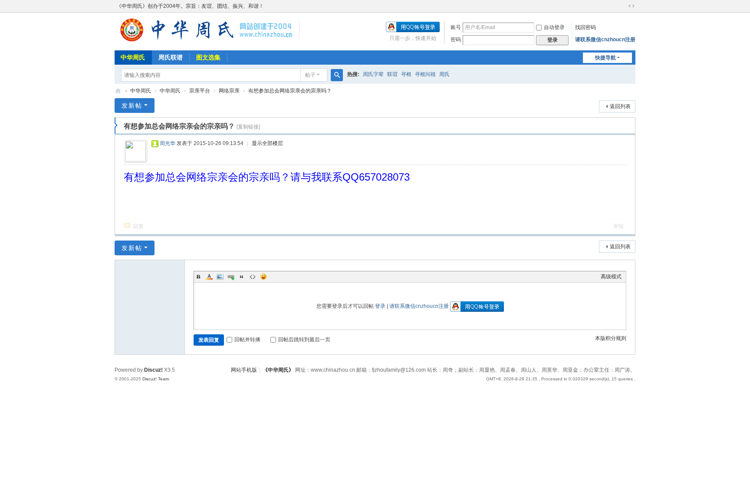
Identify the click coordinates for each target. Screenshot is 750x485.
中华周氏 (133, 57)
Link (231, 276)
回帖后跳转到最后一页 (304, 340)
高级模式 (611, 277)
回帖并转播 (247, 340)
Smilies (263, 276)
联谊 (392, 74)
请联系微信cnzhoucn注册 (605, 39)
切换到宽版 (631, 6)
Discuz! (153, 370)
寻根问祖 (425, 74)
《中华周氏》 (278, 370)
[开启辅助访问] (623, 6)
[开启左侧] (116, 125)
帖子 (310, 75)
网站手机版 (244, 370)
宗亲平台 (199, 91)
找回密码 (585, 27)
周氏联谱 (170, 57)
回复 (138, 226)
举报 (618, 226)
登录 (380, 306)
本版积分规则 (610, 338)
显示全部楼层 (267, 143)
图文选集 (208, 57)
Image (220, 276)
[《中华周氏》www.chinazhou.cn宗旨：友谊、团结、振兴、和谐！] (207, 41)
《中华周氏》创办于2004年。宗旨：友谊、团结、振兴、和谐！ (190, 6)
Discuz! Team (155, 378)
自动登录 (554, 27)
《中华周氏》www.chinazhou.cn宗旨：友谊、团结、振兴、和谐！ (118, 91)
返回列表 (620, 106)
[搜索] (337, 75)
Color (209, 276)
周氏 (444, 74)
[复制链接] (248, 127)
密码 (456, 39)
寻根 (406, 74)
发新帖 (132, 105)
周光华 (167, 143)
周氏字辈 (373, 74)
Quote (241, 276)
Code (252, 276)
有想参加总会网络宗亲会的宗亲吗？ (290, 91)
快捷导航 (605, 58)
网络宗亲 (229, 91)
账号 (456, 27)
